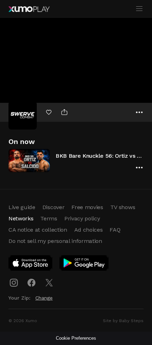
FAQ (115, 229)
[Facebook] (31, 282)
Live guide (21, 207)
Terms (48, 218)
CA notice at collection (37, 229)
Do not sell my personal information (55, 241)
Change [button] (44, 298)
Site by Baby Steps (123, 320)
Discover (53, 207)
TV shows (122, 207)
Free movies (87, 207)
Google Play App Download (84, 264)
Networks (20, 218)
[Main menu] (139, 9)
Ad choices (88, 229)
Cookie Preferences (76, 338)
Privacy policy (82, 218)
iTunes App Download (30, 264)
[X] (49, 282)
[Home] (28, 9)
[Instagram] (13, 282)
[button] (76, 160)
